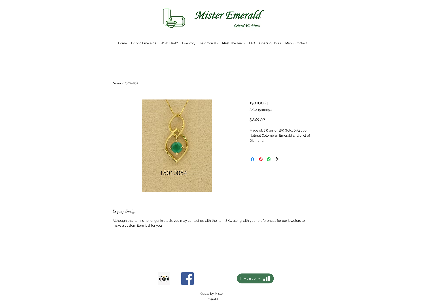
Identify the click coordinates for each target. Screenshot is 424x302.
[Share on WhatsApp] (269, 159)
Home (117, 83)
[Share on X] (277, 159)
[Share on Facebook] (252, 159)
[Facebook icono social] (187, 278)
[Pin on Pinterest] (260, 159)
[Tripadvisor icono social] (164, 278)
